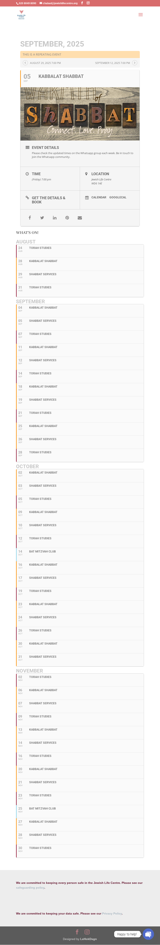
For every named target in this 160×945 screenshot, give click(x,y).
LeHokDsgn (88, 939)
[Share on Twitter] (42, 218)
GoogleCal (117, 197)
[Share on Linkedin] (55, 218)
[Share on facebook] (30, 218)
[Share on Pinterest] (67, 218)
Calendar (98, 197)
